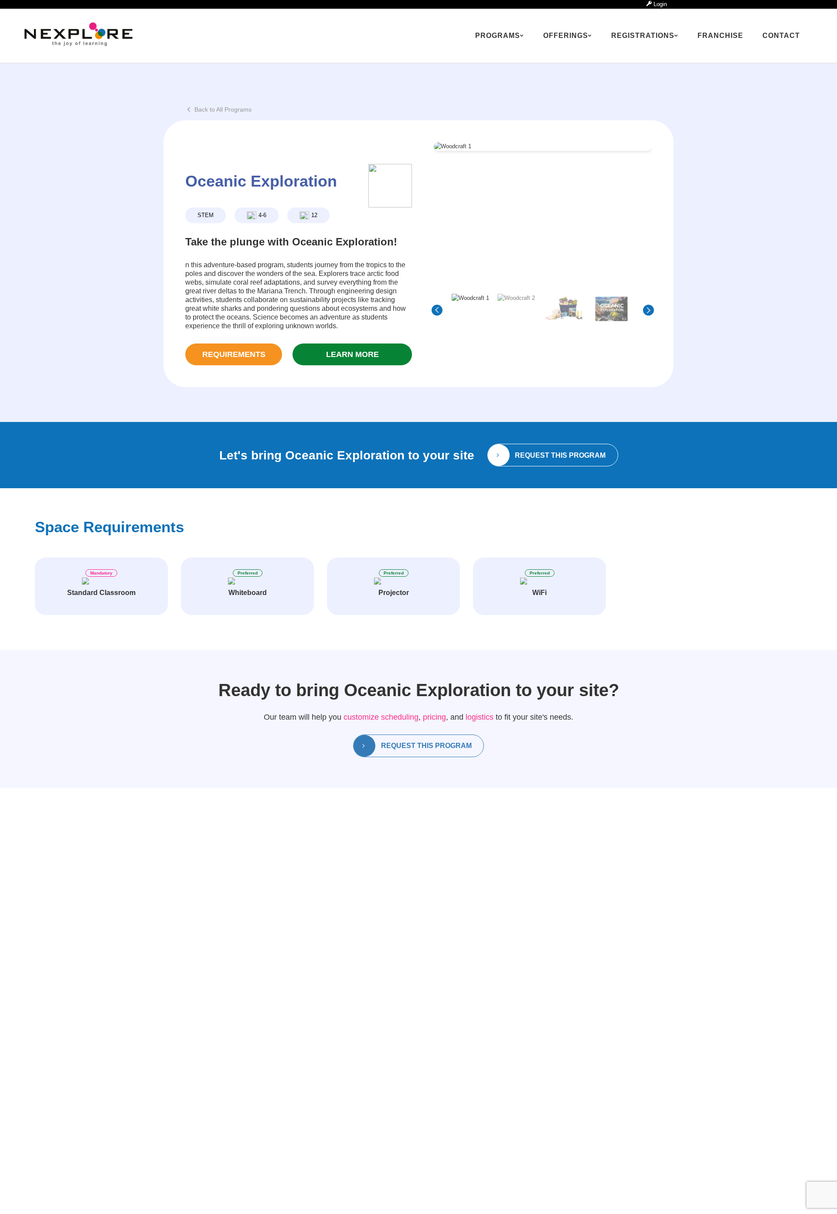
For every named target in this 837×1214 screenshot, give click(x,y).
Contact (781, 35)
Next (648, 310)
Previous (437, 310)
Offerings (565, 35)
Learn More (352, 354)
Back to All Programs (223, 109)
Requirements (233, 354)
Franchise (720, 35)
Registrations (642, 35)
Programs (497, 35)
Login (659, 4)
